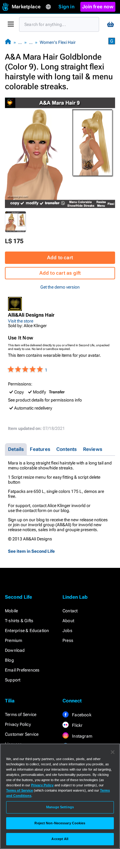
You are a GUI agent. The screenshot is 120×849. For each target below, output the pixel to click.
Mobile (11, 610)
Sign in (66, 7)
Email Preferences (22, 670)
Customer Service (21, 734)
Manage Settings (60, 807)
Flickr (76, 725)
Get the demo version (60, 287)
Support (12, 679)
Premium (13, 640)
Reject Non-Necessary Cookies (59, 823)
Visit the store (20, 320)
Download (15, 650)
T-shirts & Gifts (19, 620)
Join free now (98, 7)
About (68, 620)
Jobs (67, 630)
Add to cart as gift (60, 273)
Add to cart (60, 257)
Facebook (81, 714)
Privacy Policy (18, 724)
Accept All (59, 839)
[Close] (112, 752)
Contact (70, 610)
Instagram (81, 736)
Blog (9, 660)
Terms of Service (20, 714)
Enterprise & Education (27, 630)
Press (67, 640)
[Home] (8, 42)
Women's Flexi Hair (58, 42)
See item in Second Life (31, 551)
